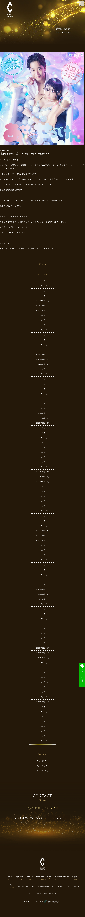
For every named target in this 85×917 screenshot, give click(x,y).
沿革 (45, 893)
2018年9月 (41, 707)
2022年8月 (41, 491)
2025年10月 (41, 310)
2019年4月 (41, 687)
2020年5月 (41, 623)
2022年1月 (41, 526)
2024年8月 (41, 374)
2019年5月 (41, 682)
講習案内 (40, 771)
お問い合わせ (52, 893)
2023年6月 (41, 442)
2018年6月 (41, 716)
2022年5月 (41, 506)
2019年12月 (41, 648)
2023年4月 (41, 452)
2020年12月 (41, 589)
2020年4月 (41, 628)
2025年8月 (41, 315)
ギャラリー (32, 893)
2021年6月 (41, 560)
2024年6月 (41, 384)
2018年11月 (41, 702)
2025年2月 (41, 345)
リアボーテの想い (19, 879)
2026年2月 (41, 296)
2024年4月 (41, 394)
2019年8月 (41, 667)
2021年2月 (41, 579)
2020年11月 (41, 594)
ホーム (10, 879)
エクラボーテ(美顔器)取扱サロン (45, 886)
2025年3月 (41, 340)
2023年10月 (41, 423)
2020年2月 (41, 638)
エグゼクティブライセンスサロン (25, 886)
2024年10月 (41, 364)
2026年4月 (41, 286)
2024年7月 (41, 379)
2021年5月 (41, 565)
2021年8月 (41, 550)
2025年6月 (41, 325)
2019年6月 (41, 677)
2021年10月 (41, 540)
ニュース (40, 761)
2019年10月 (41, 658)
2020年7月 (41, 614)
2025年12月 (41, 301)
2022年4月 (41, 511)
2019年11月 (41, 653)
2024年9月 (41, 369)
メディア (40, 766)
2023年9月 (41, 428)
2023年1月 (41, 467)
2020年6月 (41, 619)
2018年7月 (41, 712)
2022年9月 (41, 486)
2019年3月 (41, 692)
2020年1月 (41, 643)
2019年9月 (41, 663)
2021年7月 (41, 555)
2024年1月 (41, 408)
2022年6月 (41, 501)
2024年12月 (41, 354)
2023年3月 (41, 457)
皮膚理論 (30, 879)
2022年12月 (41, 472)
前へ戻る (42, 264)
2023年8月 (41, 433)
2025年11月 (41, 305)
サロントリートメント (61, 879)
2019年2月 (41, 697)
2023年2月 (41, 462)
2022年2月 (41, 521)
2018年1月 (41, 741)
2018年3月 (41, 731)
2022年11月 (41, 477)
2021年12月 (41, 530)
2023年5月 (41, 447)
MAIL (58, 818)
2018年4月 (41, 726)
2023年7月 (41, 438)
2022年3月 (41, 516)
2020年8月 (41, 609)
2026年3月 (41, 291)
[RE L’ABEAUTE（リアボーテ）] (10, 9)
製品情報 (43, 879)
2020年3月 (41, 633)
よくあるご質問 (10, 887)
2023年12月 (41, 413)
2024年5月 (41, 389)
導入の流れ (74, 879)
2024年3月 (41, 398)
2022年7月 (41, 496)
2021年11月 (41, 535)
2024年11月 (41, 359)
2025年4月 (41, 335)
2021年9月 (41, 545)
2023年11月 (41, 418)
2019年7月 (41, 672)
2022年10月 (41, 482)
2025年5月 (41, 330)
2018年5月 (41, 721)
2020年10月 (41, 599)
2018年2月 (41, 736)
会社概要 (39, 893)
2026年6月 (41, 281)
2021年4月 (41, 570)
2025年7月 (41, 320)
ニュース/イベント (60, 886)
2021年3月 (41, 575)
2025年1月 (41, 349)
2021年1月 (41, 584)
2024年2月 (41, 403)
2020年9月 (41, 604)
